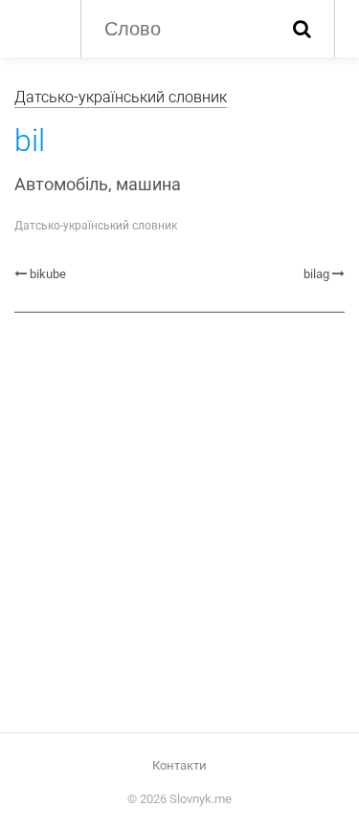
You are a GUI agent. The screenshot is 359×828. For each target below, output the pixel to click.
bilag (316, 274)
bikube (48, 274)
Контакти (179, 765)
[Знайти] (302, 28)
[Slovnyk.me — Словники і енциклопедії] (38, 27)
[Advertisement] (179, 520)
